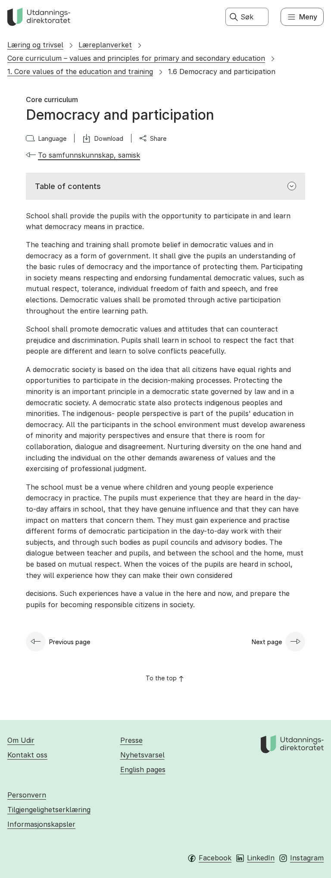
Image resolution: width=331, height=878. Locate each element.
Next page (267, 641)
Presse (131, 740)
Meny (308, 16)
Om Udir (20, 740)
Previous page (69, 641)
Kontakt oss (27, 755)
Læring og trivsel (35, 44)
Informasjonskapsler (41, 824)
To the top (161, 678)
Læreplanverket (105, 44)
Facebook (215, 857)
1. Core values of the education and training (80, 71)
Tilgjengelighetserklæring (49, 809)
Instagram (307, 857)
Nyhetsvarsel (142, 755)
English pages (143, 769)
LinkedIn (261, 857)
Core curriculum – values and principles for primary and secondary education (136, 58)
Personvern (26, 795)
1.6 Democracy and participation (221, 71)
